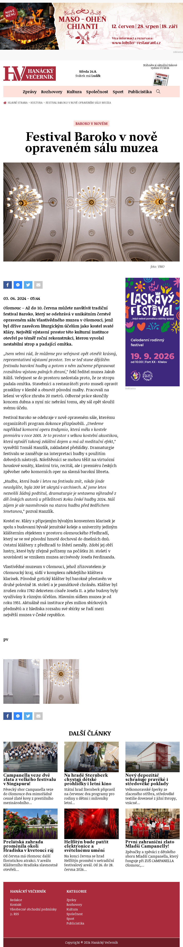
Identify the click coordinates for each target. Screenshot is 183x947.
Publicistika (140, 91)
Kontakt (15, 904)
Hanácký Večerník (29, 74)
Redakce (16, 900)
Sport (118, 91)
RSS (16, 914)
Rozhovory (51, 91)
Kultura (74, 91)
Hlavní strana (18, 102)
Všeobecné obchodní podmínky (33, 909)
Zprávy (30, 91)
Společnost (97, 91)
